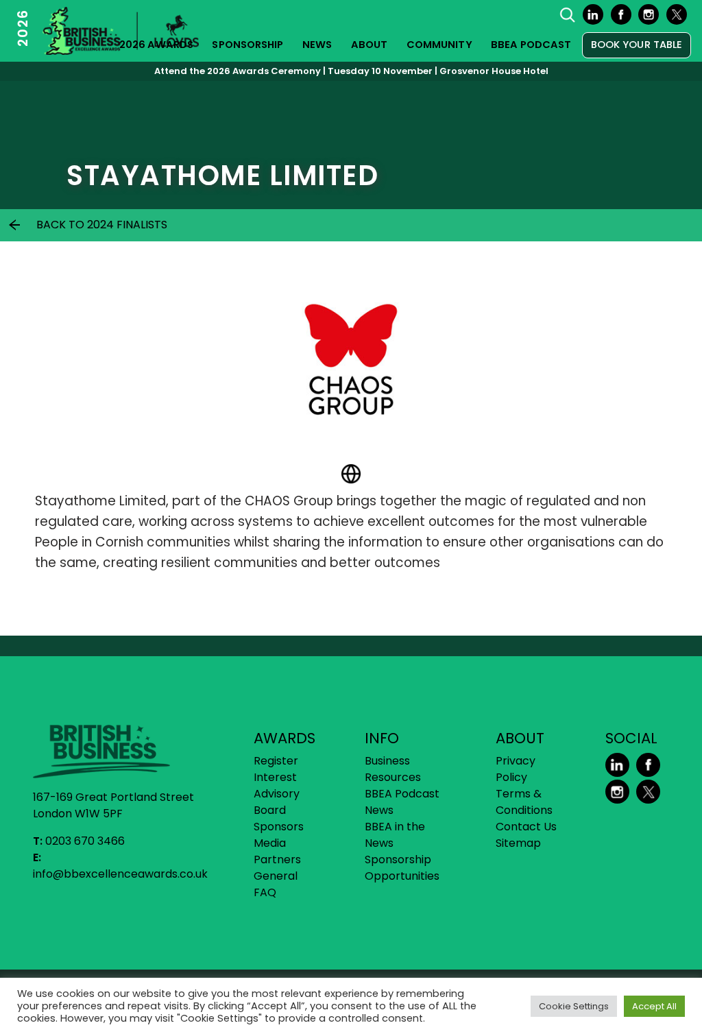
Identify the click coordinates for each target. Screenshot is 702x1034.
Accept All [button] (654, 1006)
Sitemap (518, 843)
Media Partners (277, 851)
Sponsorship (247, 44)
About (369, 44)
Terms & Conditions (524, 802)
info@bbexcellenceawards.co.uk (120, 874)
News (317, 44)
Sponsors (279, 826)
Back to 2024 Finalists (101, 224)
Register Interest (276, 769)
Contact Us (526, 826)
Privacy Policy (515, 769)
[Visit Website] (351, 474)
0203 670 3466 (85, 841)
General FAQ (276, 884)
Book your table (637, 44)
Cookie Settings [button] (574, 1006)
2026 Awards (156, 44)
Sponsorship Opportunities (402, 868)
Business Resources (393, 769)
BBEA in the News (395, 835)
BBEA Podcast (531, 44)
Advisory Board (277, 802)
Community (439, 44)
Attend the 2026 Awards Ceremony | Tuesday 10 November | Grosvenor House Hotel (351, 70)
